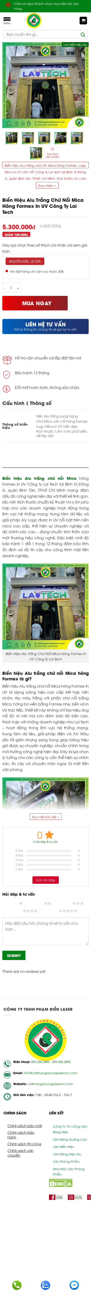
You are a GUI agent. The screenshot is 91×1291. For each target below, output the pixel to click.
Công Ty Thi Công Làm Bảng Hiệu (70, 1129)
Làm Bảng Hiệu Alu (67, 1154)
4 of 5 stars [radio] (13, 911)
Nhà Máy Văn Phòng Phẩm (68, 1171)
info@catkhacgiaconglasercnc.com (50, 1073)
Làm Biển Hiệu (63, 1146)
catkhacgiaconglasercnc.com (50, 1084)
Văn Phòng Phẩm (66, 1161)
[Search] (83, 34)
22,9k (78, 1197)
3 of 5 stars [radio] (63, 903)
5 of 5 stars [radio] (49, 911)
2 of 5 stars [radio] (34, 903)
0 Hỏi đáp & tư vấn (45, 842)
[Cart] (83, 20)
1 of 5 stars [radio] (9, 903)
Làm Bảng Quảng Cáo (70, 1139)
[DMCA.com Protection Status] (60, 1182)
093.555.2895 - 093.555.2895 (50, 1061)
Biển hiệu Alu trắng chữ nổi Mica (39, 478)
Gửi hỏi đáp (45, 880)
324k (59, 1197)
